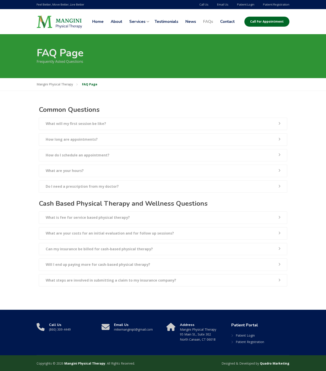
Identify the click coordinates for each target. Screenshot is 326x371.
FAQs (208, 21)
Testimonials (166, 21)
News (190, 21)
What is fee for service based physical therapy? (88, 217)
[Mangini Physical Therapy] (59, 21)
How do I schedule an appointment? (77, 155)
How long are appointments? (72, 139)
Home (98, 21)
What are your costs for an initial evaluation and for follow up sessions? (110, 233)
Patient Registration (276, 4)
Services (137, 21)
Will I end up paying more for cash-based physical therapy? (98, 264)
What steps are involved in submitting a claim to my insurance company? (111, 280)
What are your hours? (65, 170)
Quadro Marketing (274, 363)
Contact (227, 21)
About (116, 21)
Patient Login (245, 4)
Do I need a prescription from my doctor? (82, 186)
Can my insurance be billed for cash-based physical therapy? (99, 249)
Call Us (203, 4)
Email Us (222, 4)
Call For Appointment (267, 22)
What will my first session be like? (76, 123)
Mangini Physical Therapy (84, 363)
